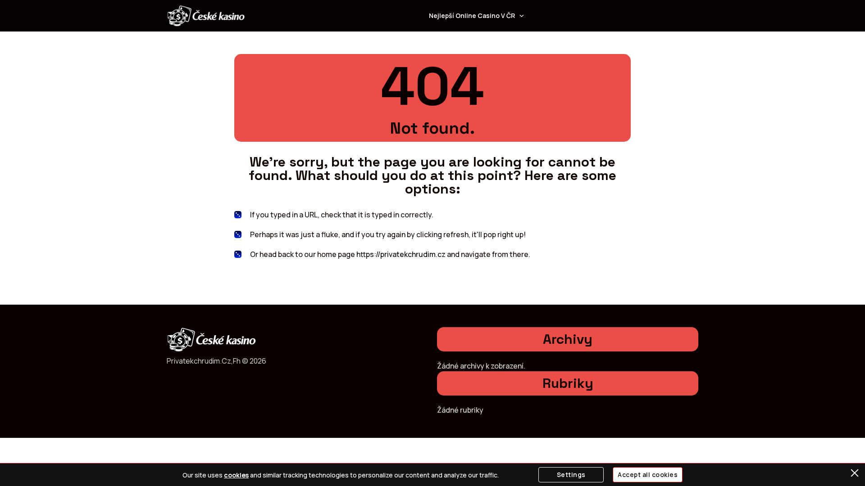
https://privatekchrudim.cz (401, 254)
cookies (236, 475)
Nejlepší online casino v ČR (472, 15)
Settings (571, 474)
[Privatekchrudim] (206, 16)
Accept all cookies (648, 474)
